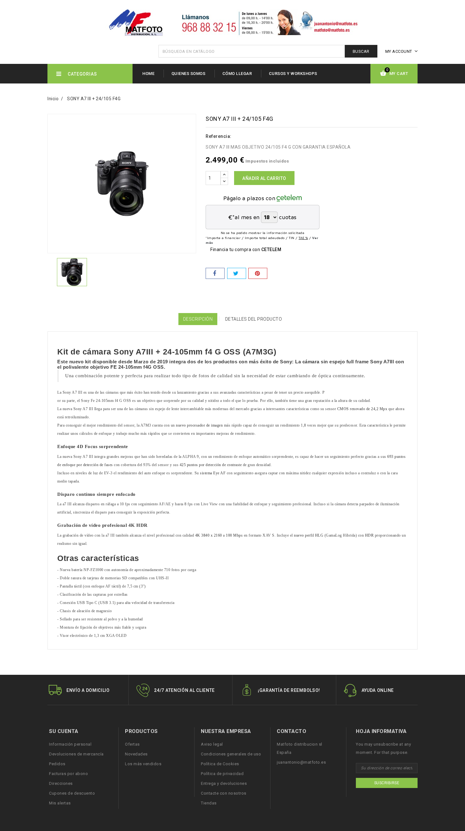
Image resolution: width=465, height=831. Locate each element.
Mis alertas (60, 803)
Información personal (70, 744)
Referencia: (219, 136)
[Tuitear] (236, 273)
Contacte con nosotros (223, 793)
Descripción (198, 319)
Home (148, 73)
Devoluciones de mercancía (76, 754)
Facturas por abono (68, 773)
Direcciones (61, 783)
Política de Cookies (220, 763)
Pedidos (57, 763)
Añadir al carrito (264, 178)
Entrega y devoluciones (224, 783)
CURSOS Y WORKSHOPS (293, 73)
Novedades (136, 754)
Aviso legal (212, 744)
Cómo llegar (237, 73)
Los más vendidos (143, 763)
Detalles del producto (253, 319)
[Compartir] (215, 273)
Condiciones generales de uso (231, 754)
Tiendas (209, 803)
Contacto (291, 731)
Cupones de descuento (72, 793)
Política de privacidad (222, 773)
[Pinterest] (258, 273)
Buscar (361, 51)
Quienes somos (188, 73)
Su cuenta (63, 731)
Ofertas (132, 744)
